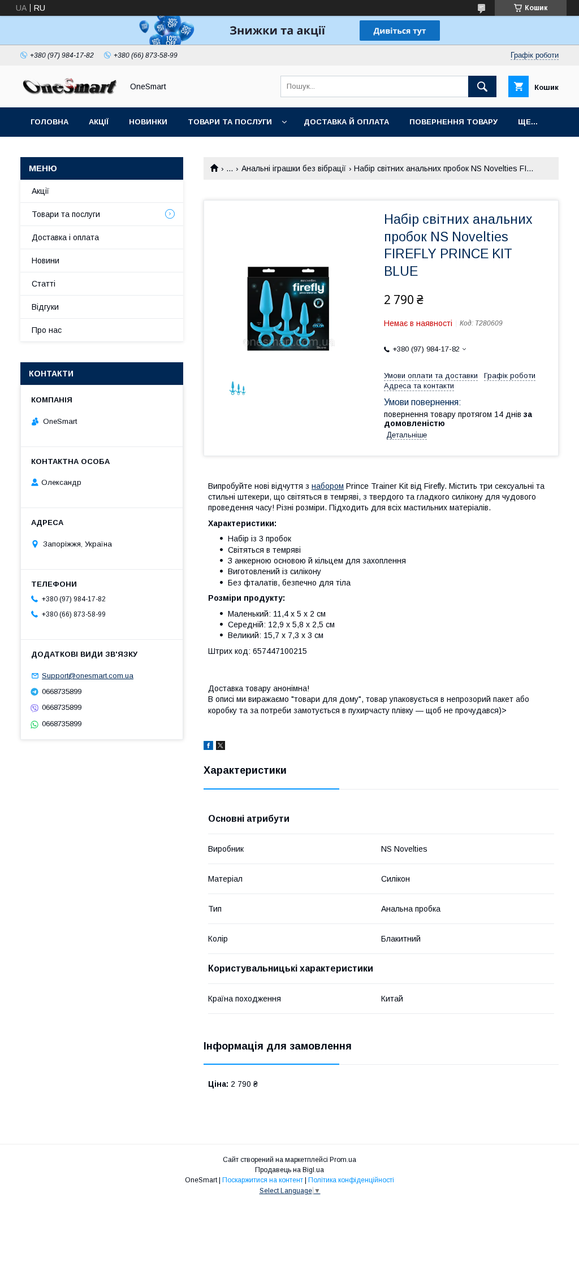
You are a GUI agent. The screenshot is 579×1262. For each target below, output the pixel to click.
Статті (43, 283)
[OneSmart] (68, 92)
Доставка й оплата (346, 122)
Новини (45, 260)
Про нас (47, 330)
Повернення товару (453, 122)
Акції (99, 122)
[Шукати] (482, 86)
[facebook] (208, 747)
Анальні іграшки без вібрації (293, 168)
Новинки (148, 122)
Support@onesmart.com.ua (87, 675)
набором (328, 486)
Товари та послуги (230, 122)
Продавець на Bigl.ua (289, 1170)
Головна (49, 122)
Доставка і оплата (65, 237)
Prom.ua (343, 1160)
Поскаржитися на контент (262, 1180)
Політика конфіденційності (351, 1180)
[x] (220, 747)
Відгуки (45, 306)
